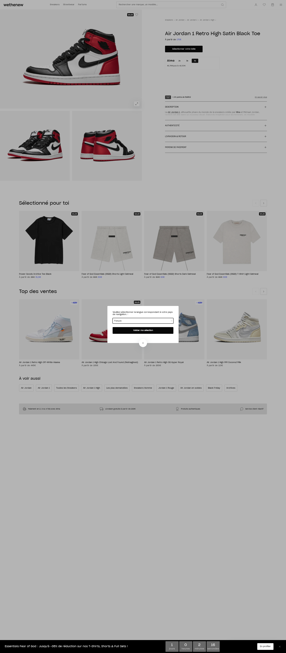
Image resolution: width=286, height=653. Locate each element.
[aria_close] (143, 343)
